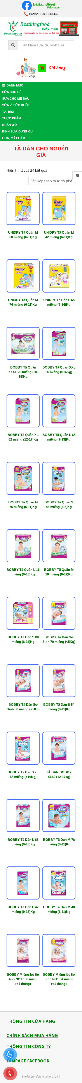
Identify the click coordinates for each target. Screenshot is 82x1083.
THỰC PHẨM (11, 118)
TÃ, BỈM (8, 111)
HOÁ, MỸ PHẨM (13, 138)
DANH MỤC (15, 85)
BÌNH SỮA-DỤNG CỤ (17, 131)
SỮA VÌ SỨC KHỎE (16, 105)
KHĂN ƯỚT (10, 125)
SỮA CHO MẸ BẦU (15, 98)
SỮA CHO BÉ (11, 92)
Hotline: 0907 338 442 (44, 14)
